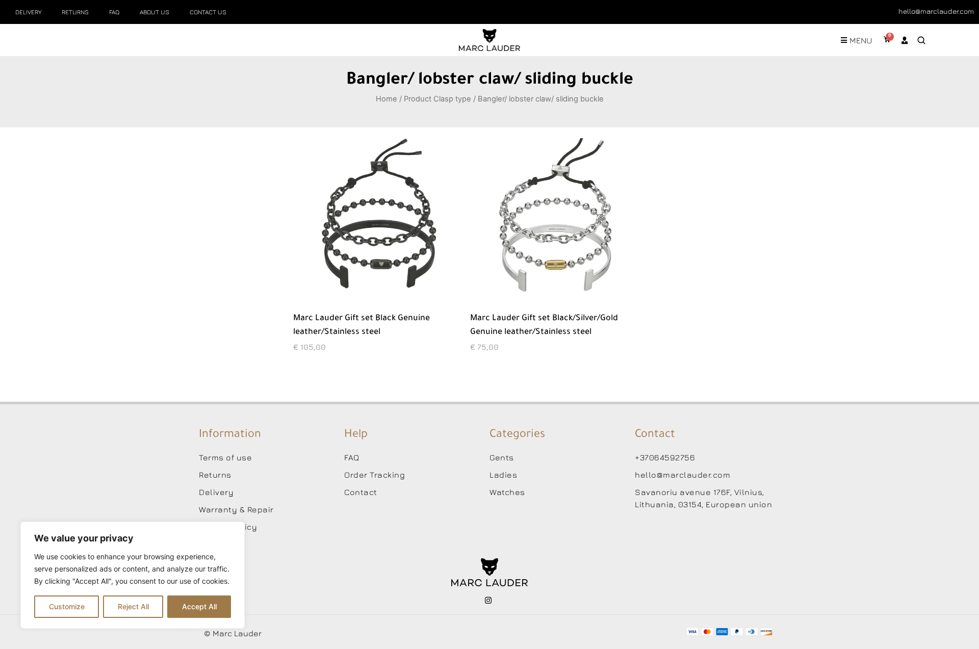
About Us (154, 12)
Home (386, 98)
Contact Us (208, 12)
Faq (114, 12)
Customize (67, 606)
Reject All (133, 606)
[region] (132, 575)
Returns (75, 12)
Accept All (199, 606)
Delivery (28, 12)
